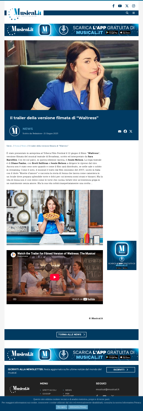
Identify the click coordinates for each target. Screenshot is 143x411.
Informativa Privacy (78, 407)
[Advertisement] (121, 193)
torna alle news (70, 334)
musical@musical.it (107, 389)
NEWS (68, 390)
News (28, 129)
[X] (131, 131)
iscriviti (119, 369)
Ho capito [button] (62, 407)
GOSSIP (46, 393)
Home (17, 146)
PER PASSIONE (68, 394)
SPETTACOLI (49, 390)
